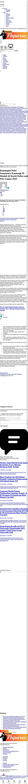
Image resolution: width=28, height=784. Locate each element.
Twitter (4, 759)
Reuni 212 (8, 20)
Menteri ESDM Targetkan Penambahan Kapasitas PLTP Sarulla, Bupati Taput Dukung (14, 114)
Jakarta (7, 23)
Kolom (4, 63)
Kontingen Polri (4, 372)
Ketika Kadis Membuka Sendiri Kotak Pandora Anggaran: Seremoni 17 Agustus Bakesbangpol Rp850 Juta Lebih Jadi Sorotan (13, 116)
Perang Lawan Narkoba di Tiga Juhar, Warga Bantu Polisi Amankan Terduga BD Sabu (13, 118)
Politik (4, 65)
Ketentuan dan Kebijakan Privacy (11, 751)
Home (4, 54)
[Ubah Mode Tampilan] (1, 41)
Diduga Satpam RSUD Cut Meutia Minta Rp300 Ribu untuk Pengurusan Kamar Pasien (14, 111)
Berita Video (6, 750)
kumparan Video (10, 18)
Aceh (4, 57)
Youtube (5, 760)
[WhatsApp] (3, 214)
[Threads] (4, 211)
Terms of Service (7, 752)
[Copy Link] (3, 215)
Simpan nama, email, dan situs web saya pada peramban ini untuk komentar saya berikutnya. (11, 414)
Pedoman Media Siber (8, 747)
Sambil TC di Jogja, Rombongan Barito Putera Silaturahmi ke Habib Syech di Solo (14, 719)
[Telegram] (3, 212)
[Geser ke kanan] (0, 71)
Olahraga (5, 67)
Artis (7, 26)
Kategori (5, 8)
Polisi (7, 16)
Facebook (5, 756)
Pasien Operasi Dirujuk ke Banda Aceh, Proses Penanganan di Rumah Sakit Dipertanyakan (14, 717)
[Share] (1, 195)
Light (2, 49)
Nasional (5, 56)
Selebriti (8, 15)
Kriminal (5, 60)
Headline (8, 10)
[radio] (0, 6)
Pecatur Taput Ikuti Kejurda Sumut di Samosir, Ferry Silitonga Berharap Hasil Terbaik (12, 308)
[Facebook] (3, 207)
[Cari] (14, 104)
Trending (5, 754)
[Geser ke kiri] (0, 52)
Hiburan (8, 11)
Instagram (5, 757)
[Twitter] (4, 209)
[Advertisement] (14, 86)
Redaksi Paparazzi (4, 190)
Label (4, 12)
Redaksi (5, 748)
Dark (6, 49)
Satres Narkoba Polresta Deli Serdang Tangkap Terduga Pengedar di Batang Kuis (13, 110)
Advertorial (5, 61)
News (7, 19)
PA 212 (7, 24)
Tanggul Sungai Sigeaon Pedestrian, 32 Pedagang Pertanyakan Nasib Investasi (11, 107)
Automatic (10, 49)
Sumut (4, 58)
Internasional (9, 22)
